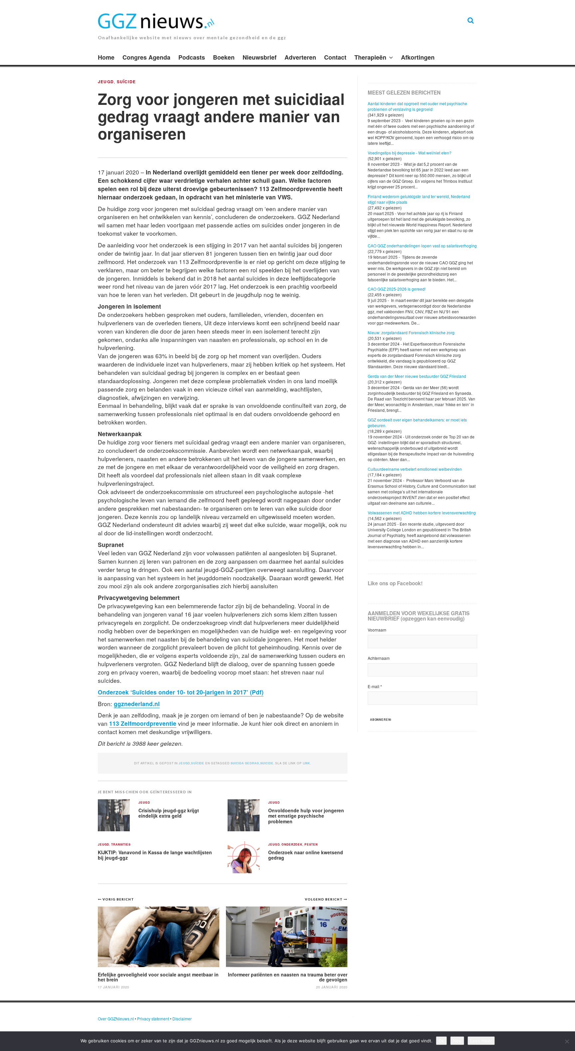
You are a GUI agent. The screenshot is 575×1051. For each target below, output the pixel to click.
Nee (457, 1040)
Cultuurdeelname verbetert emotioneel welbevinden (415, 469)
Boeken (224, 57)
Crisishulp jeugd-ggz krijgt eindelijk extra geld (168, 813)
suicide (267, 763)
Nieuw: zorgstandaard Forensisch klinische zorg (411, 332)
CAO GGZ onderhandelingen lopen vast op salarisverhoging (422, 245)
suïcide (126, 82)
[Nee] (566, 1041)
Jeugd (106, 82)
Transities (121, 844)
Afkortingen (418, 57)
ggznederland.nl (137, 703)
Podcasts (191, 57)
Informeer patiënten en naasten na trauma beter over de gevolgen (287, 977)
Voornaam (377, 630)
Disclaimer (182, 1018)
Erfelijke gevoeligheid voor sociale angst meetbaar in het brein (158, 977)
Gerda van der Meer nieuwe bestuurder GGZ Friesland (417, 376)
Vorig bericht (118, 899)
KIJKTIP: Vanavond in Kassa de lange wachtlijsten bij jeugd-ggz (155, 855)
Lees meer (481, 1040)
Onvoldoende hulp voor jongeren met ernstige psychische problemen (306, 816)
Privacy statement (153, 1018)
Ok (441, 1040)
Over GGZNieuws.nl (116, 1018)
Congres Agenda (146, 57)
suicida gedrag (245, 763)
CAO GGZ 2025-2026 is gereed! (397, 289)
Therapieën (370, 57)
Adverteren (300, 57)
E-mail (375, 686)
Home (106, 57)
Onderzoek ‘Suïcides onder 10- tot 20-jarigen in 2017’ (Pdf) (181, 692)
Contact (335, 57)
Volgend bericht (324, 899)
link (306, 763)
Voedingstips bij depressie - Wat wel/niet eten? (410, 152)
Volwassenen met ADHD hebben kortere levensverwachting (422, 512)
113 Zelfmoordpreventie (142, 723)
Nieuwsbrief (260, 57)
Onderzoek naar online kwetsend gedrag (305, 855)
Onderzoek (292, 844)
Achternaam (379, 658)
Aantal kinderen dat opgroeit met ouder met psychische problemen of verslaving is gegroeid (417, 106)
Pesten (311, 844)
